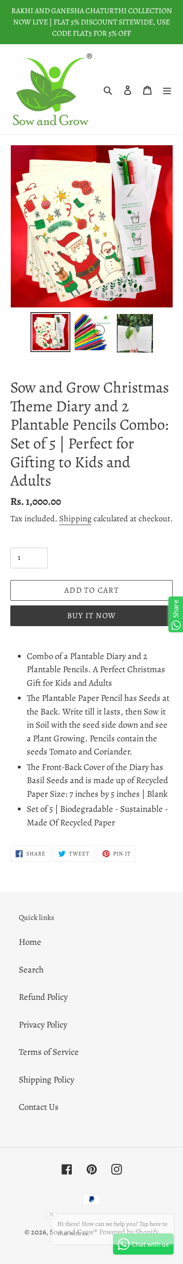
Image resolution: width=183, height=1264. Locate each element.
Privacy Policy (43, 1025)
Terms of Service (49, 1052)
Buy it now (91, 615)
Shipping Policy (46, 1080)
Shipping (75, 518)
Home (30, 942)
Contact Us (39, 1107)
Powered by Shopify (129, 1232)
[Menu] (167, 89)
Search (31, 970)
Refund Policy (43, 997)
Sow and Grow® (73, 1232)
